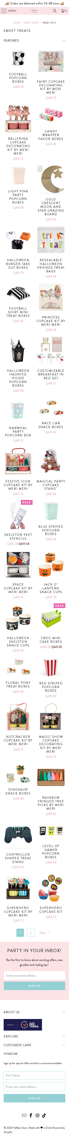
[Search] (54, 11)
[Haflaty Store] (34, 11)
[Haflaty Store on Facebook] (31, 1115)
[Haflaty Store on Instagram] (38, 1115)
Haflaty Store (20, 1128)
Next (43, 933)
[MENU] (2, 11)
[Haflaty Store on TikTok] (44, 1115)
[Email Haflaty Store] (24, 1115)
